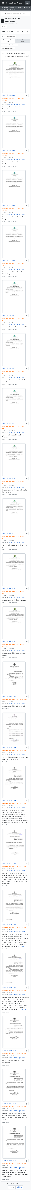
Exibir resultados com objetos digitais (17, 56)
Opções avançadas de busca (13, 31)
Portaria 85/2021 (8, 478)
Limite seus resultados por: (15, 14)
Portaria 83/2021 (8, 641)
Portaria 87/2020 (8, 423)
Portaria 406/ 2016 (9, 1104)
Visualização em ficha (8, 40)
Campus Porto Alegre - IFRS (16, 104)
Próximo (19, 1187)
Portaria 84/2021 (8, 588)
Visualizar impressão (9, 36)
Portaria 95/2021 (8, 95)
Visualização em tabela (23, 40)
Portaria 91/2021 (8, 260)
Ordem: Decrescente (7, 48)
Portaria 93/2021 (8, 150)
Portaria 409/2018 (9, 988)
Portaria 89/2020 (8, 315)
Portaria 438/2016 (9, 696)
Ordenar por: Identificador (9, 45)
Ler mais (21, 946)
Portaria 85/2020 (8, 533)
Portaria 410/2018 (9, 925)
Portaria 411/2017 (9, 864)
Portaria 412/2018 (9, 801)
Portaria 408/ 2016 (9, 1051)
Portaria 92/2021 (8, 205)
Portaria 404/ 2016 (9, 1161)
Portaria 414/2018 (9, 748)
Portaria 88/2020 (8, 368)
